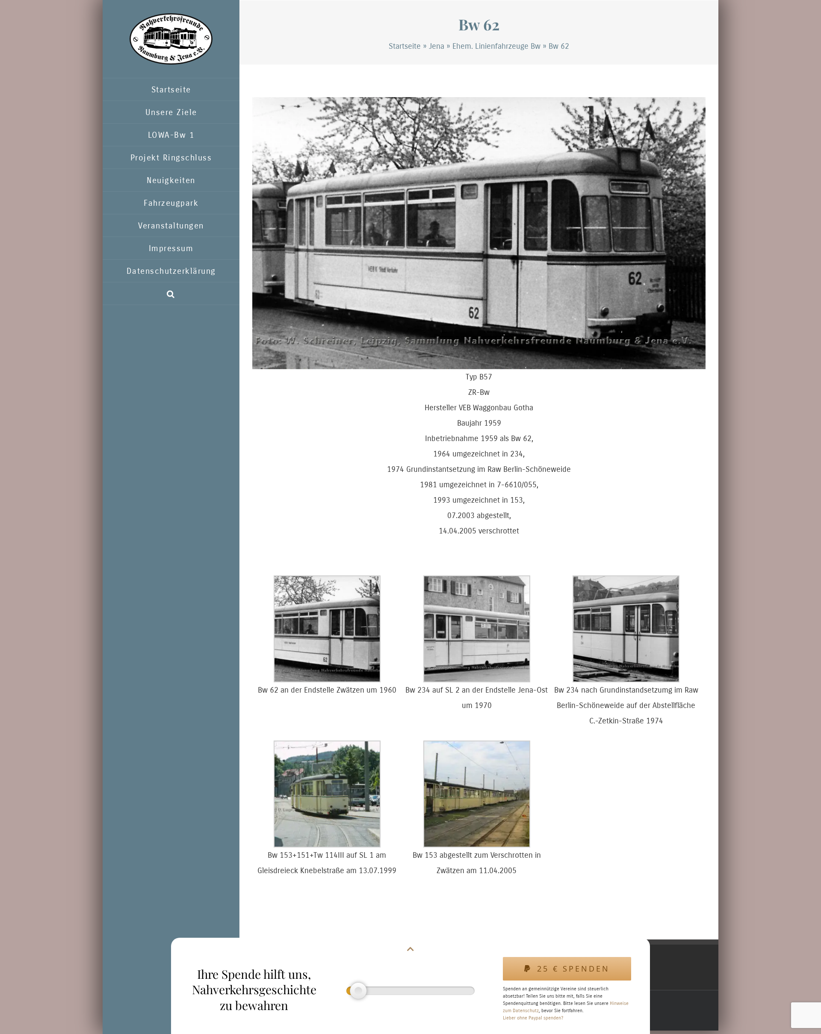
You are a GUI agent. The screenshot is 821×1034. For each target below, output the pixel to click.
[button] (171, 293)
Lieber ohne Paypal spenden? (533, 1018)
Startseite (405, 46)
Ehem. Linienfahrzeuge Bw (496, 46)
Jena (436, 46)
